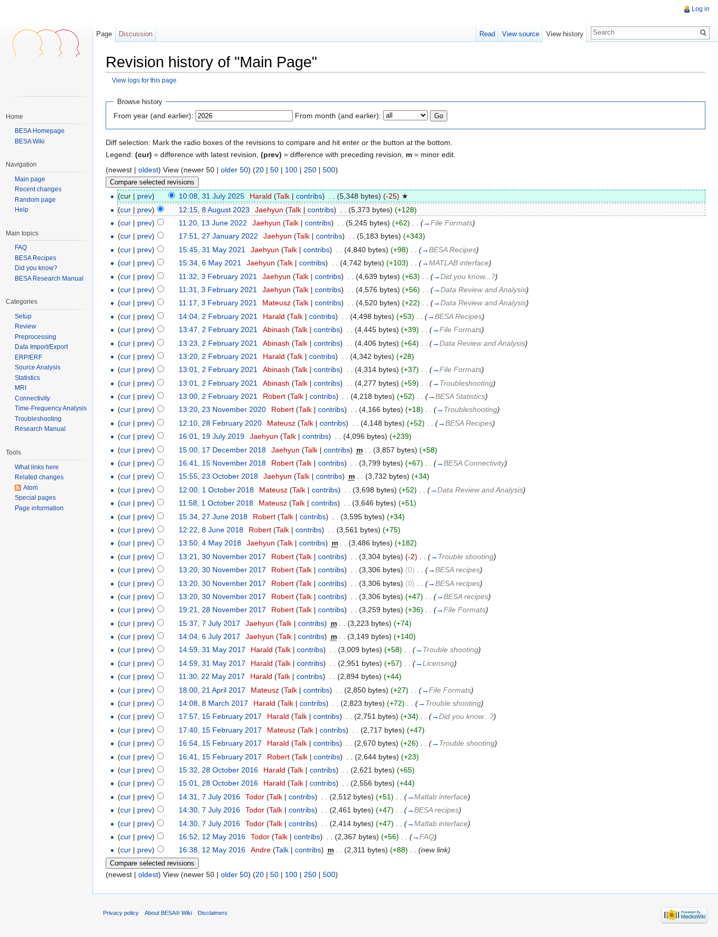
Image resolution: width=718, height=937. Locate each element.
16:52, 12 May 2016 (212, 836)
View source (520, 34)
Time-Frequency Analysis (51, 408)
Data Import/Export (41, 347)
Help (21, 210)
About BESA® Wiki (168, 913)
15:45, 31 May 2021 (212, 249)
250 (310, 170)
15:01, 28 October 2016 (218, 783)
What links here (37, 467)
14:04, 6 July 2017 (209, 636)
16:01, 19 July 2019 (211, 436)
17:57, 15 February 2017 (220, 716)
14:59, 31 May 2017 (212, 649)
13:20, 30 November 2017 (222, 569)
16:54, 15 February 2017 (220, 743)
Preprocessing (35, 337)
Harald (261, 196)
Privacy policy (121, 913)
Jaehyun (269, 209)
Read (487, 34)
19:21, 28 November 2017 (222, 609)
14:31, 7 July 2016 (209, 796)
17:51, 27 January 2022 (218, 236)
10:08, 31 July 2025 (211, 196)
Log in (701, 9)
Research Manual (40, 429)
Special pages (35, 497)
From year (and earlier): (153, 115)
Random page (35, 200)
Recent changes (38, 189)
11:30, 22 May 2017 (212, 676)
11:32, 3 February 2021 (218, 276)
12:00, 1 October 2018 (216, 490)
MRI (20, 388)
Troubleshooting (38, 419)
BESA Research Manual (49, 278)
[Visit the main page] (46, 42)
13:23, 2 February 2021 (218, 343)
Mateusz (276, 302)
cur (125, 209)
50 (274, 170)
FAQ (21, 247)
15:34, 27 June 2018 (213, 516)
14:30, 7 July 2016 (209, 810)
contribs (309, 196)
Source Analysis (37, 367)
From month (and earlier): (338, 115)
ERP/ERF (28, 357)
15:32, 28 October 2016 (218, 770)
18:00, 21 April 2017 (212, 690)
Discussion (135, 34)
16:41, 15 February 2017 (220, 757)
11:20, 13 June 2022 (213, 223)
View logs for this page (144, 80)
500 (329, 170)
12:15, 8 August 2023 (214, 209)
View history (564, 34)
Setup (23, 316)
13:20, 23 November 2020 (222, 409)
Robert (274, 396)
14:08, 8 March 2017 (213, 703)
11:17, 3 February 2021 (218, 302)
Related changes (39, 477)
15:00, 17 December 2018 (222, 450)
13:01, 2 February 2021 (218, 369)
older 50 (234, 170)
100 (291, 170)
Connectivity (32, 398)
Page (104, 34)
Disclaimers (213, 913)
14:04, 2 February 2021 (218, 316)
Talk (283, 196)
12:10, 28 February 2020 (220, 423)
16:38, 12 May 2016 (212, 850)
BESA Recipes (35, 258)
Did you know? (36, 268)
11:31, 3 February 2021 (218, 289)
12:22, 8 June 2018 (211, 530)
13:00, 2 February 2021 (218, 396)
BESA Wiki (30, 141)
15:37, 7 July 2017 (209, 623)
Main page (30, 179)
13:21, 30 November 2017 (222, 556)
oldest (148, 170)
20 (259, 170)
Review (25, 326)
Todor (254, 796)
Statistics (27, 378)
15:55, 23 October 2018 (218, 476)
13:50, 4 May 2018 (210, 543)
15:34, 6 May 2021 (210, 263)
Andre (261, 850)
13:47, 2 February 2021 (218, 329)
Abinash (276, 329)
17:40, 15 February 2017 (220, 730)
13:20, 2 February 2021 (218, 356)
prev (144, 196)
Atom (30, 487)
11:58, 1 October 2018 (216, 503)
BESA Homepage (40, 131)
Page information (39, 508)
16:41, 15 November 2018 (222, 463)
